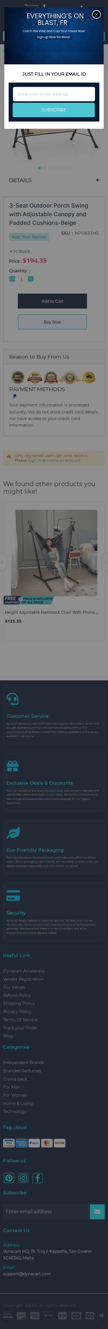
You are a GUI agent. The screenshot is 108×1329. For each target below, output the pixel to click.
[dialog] (54, 664)
